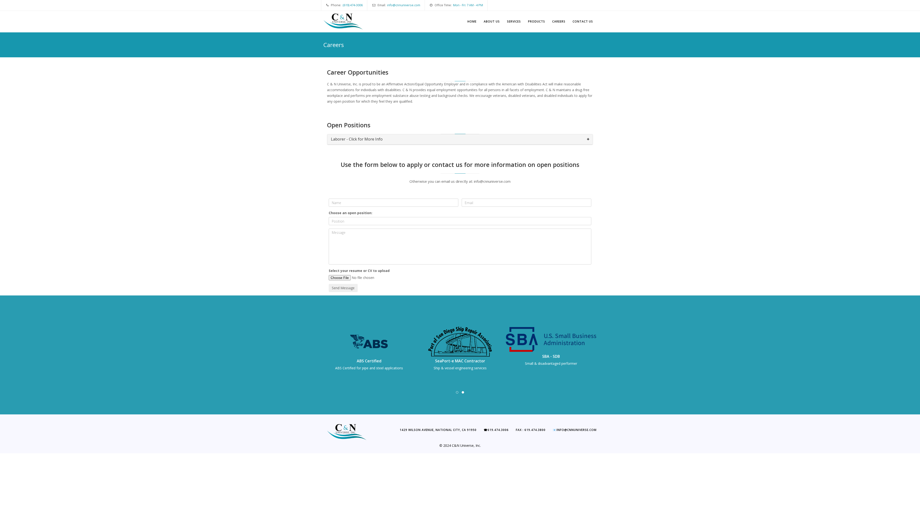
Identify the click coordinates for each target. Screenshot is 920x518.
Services (514, 21)
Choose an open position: (350, 213)
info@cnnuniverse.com (403, 5)
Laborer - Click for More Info (357, 139)
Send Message (343, 288)
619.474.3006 (496, 430)
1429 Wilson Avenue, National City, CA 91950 (438, 430)
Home (472, 21)
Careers (558, 21)
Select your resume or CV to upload (359, 270)
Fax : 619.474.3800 (531, 430)
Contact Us (583, 21)
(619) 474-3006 (353, 5)
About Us (492, 21)
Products (536, 21)
